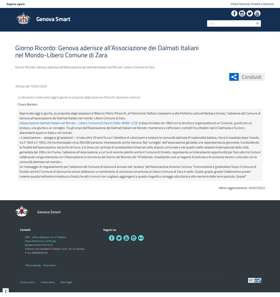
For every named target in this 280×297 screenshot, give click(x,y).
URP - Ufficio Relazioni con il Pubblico (45, 237)
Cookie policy (48, 282)
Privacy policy (27, 282)
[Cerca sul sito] (257, 23)
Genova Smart (53, 19)
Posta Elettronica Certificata (40, 241)
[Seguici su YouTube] (257, 13)
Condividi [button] (252, 77)
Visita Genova (240, 3)
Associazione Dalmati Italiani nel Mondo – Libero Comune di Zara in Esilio (70, 122)
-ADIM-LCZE (129, 122)
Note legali (66, 282)
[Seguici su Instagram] (242, 13)
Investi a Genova (262, 3)
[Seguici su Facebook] (234, 13)
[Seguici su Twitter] (250, 13)
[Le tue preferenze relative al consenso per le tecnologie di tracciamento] (6, 291)
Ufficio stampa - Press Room (40, 265)
